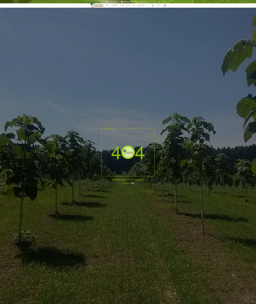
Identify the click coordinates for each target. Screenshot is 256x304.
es (154, 2)
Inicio (107, 5)
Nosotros (139, 5)
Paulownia (114, 5)
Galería (128, 5)
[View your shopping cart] (165, 5)
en (159, 2)
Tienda (122, 5)
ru (164, 2)
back (132, 183)
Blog (133, 5)
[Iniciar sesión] (153, 5)
